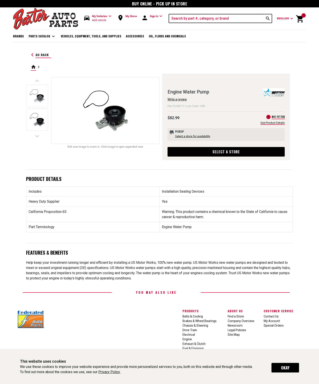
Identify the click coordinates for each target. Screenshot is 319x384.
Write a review (177, 99)
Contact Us (271, 316)
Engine (187, 339)
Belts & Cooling (193, 316)
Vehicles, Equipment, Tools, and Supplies (91, 36)
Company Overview (241, 321)
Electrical (189, 334)
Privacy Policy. (109, 372)
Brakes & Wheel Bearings (200, 321)
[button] (98, 18)
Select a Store (226, 151)
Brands (18, 36)
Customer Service (278, 311)
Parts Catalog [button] (42, 36)
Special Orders (274, 325)
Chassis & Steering (195, 325)
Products (191, 311)
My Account (272, 321)
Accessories (135, 36)
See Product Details (272, 122)
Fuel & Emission (193, 348)
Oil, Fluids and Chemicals (167, 36)
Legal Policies (237, 330)
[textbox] (216, 18)
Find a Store (236, 316)
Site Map (234, 334)
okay (285, 368)
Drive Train (190, 330)
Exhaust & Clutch (194, 344)
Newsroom (235, 325)
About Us (235, 311)
